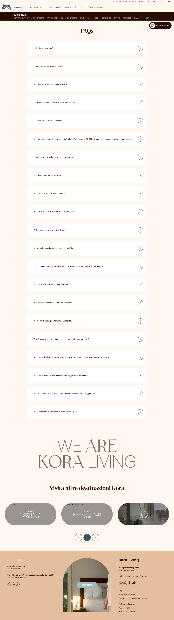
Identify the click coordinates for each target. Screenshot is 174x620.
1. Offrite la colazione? (43, 48)
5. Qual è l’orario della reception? (48, 121)
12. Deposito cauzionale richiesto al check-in (53, 248)
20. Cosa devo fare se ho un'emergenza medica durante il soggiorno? (64, 393)
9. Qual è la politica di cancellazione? (50, 193)
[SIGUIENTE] (95, 537)
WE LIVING (87, 452)
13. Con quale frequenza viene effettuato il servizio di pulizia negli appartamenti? (69, 266)
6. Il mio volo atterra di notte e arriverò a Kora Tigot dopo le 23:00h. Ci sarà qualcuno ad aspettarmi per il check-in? (84, 139)
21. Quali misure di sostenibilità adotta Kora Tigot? (55, 412)
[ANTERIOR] (78, 537)
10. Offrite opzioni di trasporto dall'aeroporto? (54, 212)
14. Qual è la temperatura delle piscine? (51, 284)
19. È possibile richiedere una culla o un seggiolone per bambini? (61, 375)
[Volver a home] (6, 7)
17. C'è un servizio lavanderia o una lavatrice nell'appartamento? (61, 339)
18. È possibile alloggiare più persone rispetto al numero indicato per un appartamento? (72, 357)
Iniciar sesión (96, 7)
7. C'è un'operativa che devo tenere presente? (54, 157)
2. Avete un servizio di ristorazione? (49, 66)
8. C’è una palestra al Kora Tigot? (48, 175)
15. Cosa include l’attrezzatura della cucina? (53, 303)
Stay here (87, 585)
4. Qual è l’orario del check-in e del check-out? (54, 103)
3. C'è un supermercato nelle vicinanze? (51, 84)
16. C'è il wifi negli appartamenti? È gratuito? (53, 321)
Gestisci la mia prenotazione (161, 1)
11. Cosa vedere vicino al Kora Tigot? (50, 230)
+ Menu (146, 18)
